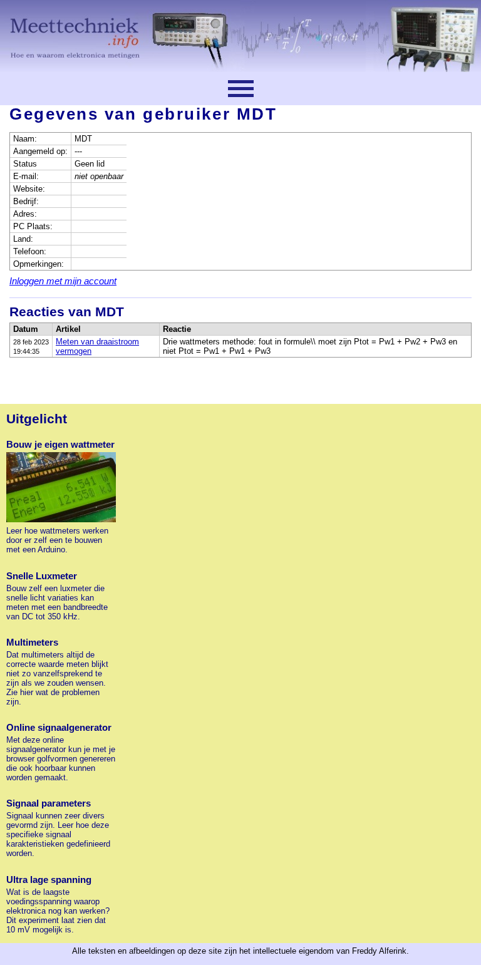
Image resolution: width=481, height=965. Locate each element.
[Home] (240, 36)
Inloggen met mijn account (62, 281)
